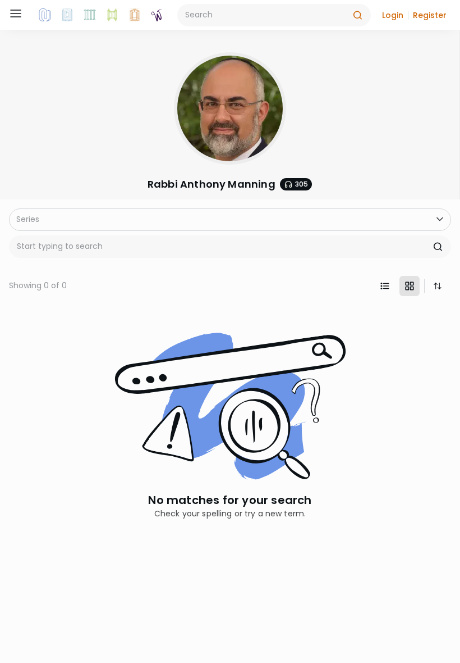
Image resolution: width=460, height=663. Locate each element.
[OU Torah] (45, 15)
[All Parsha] (112, 15)
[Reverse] (437, 286)
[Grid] (409, 286)
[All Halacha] (90, 15)
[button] (392, 15)
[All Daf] (135, 15)
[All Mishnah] (67, 15)
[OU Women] (157, 15)
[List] (385, 286)
